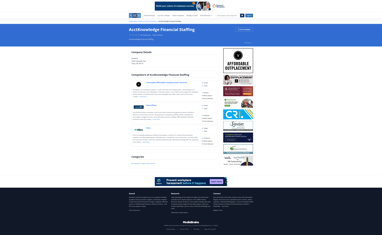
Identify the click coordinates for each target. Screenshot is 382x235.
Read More (143, 97)
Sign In (249, 15)
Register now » (218, 210)
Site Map (196, 229)
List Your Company (163, 15)
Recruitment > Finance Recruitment (143, 163)
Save (205, 86)
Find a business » (134, 210)
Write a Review (158, 35)
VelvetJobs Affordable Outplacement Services (166, 82)
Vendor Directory (149, 15)
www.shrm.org (209, 229)
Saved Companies (178, 15)
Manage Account (192, 15)
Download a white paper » (180, 212)
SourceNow (151, 105)
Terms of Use (184, 229)
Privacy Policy (170, 229)
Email (206, 83)
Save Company (245, 29)
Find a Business (205, 15)
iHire (148, 128)
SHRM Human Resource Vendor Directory (142, 21)
